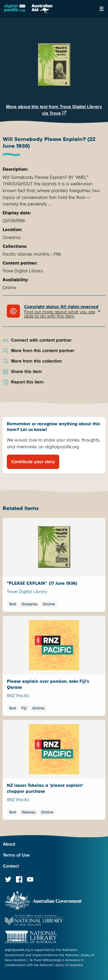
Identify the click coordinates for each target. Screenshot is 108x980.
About (9, 844)
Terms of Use (16, 855)
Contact (11, 866)
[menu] (101, 9)
